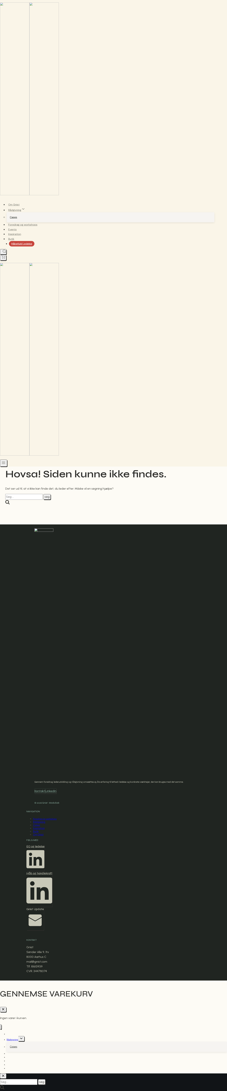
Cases (13, 217)
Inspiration (14, 234)
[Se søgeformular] (3, 251)
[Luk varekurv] (3, 1009)
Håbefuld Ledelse (21, 243)
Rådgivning (39, 821)
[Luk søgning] (3, 1076)
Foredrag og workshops (22, 224)
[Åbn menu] (3, 463)
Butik (11, 239)
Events (12, 229)
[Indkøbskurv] (3, 257)
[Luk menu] (0, 1026)
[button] (35, 857)
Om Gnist (14, 204)
